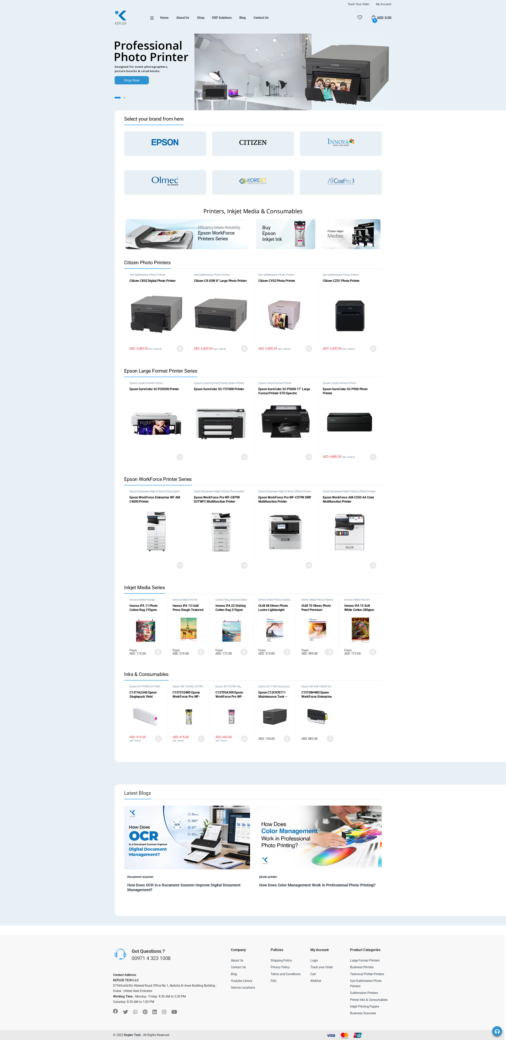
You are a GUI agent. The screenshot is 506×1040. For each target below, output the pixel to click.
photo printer (268, 877)
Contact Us (261, 18)
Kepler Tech (132, 1035)
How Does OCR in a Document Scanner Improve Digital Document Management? (184, 887)
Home (164, 18)
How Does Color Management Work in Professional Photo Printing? (317, 885)
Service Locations (243, 987)
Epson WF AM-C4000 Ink (316, 686)
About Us (182, 18)
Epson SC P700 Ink (269, 686)
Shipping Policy (281, 960)
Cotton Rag (222, 599)
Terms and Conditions (286, 974)
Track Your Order (358, 4)
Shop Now (131, 80)
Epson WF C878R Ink (227, 686)
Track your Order (321, 967)
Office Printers (302, 491)
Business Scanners (363, 1013)
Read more (180, 457)
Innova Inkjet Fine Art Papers (185, 601)
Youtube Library (241, 980)
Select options (157, 652)
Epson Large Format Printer (146, 383)
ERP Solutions (221, 18)
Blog (242, 18)
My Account (383, 4)
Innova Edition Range (142, 599)
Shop (200, 18)
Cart (313, 974)
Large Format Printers (365, 960)
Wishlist (315, 980)
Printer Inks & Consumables (369, 999)
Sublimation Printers (364, 993)
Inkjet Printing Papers (364, 1006)
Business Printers (362, 967)
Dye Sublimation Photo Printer (147, 274)
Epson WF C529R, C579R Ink (188, 688)
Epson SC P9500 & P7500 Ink (144, 688)
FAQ (273, 980)
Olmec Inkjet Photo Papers (274, 599)
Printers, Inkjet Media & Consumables (252, 211)
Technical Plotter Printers (367, 974)
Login (314, 960)
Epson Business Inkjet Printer (146, 491)
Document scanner (140, 877)
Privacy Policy (280, 967)
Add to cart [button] (180, 348)
